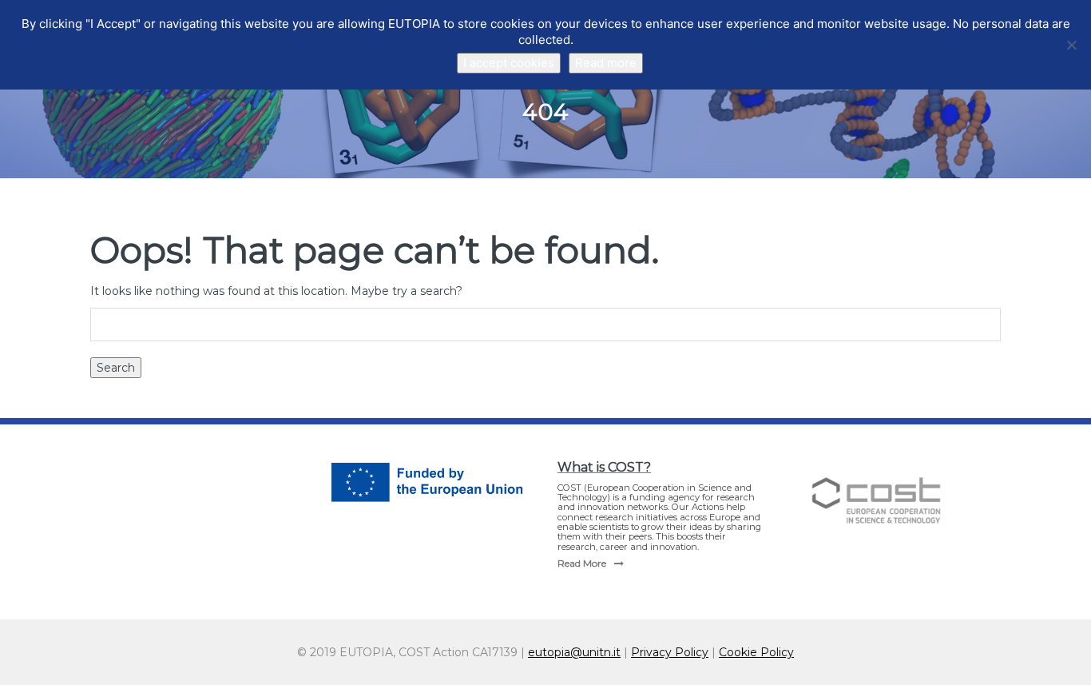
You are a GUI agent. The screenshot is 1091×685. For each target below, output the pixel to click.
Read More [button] (581, 563)
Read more (606, 62)
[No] (1071, 45)
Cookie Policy (756, 652)
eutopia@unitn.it (574, 652)
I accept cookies (508, 62)
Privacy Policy (669, 652)
